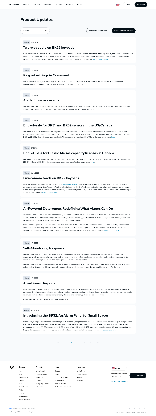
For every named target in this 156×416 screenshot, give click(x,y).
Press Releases (82, 374)
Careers (21, 380)
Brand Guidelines (24, 399)
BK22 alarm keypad (70, 184)
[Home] (11, 385)
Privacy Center (130, 412)
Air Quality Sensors (42, 384)
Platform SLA (23, 377)
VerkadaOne (23, 396)
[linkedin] (139, 409)
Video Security (41, 371)
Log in (128, 4)
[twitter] (134, 409)
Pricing (21, 390)
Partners (80, 4)
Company (22, 367)
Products (26, 4)
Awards (79, 377)
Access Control (41, 374)
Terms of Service (142, 412)
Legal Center (120, 412)
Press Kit (80, 380)
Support (57, 367)
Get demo (141, 4)
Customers (58, 4)
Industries (47, 4)
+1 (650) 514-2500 (116, 377)
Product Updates (60, 384)
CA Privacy (31, 408)
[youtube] (144, 409)
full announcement (111, 230)
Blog (20, 374)
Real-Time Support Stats (63, 387)
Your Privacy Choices (19, 408)
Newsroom (81, 367)
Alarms (38, 380)
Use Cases (36, 4)
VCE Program (59, 380)
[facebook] (129, 409)
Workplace (39, 387)
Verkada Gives (24, 387)
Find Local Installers (61, 377)
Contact (57, 371)
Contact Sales (138, 375)
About (21, 371)
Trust (20, 384)
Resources (70, 4)
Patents (21, 393)
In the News (81, 371)
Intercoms (39, 377)
